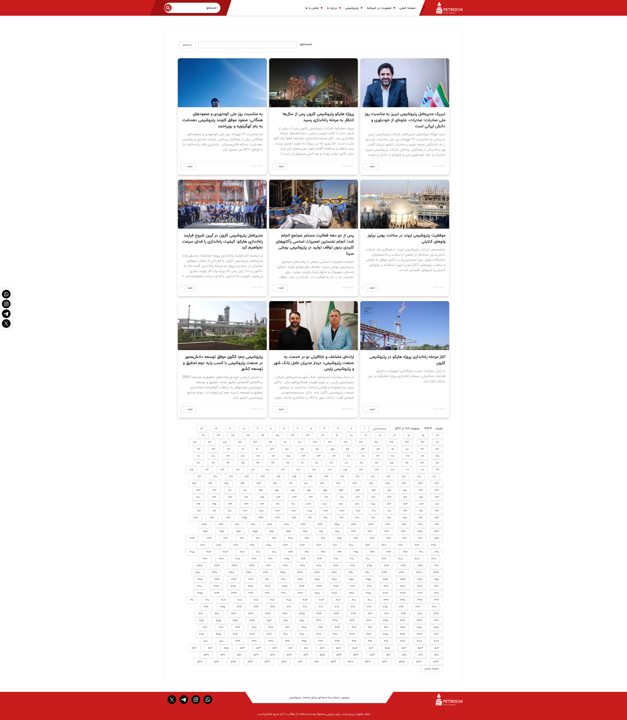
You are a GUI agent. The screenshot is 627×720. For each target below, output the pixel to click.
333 (234, 566)
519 (421, 655)
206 (293, 511)
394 (216, 593)
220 (326, 518)
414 (401, 607)
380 (199, 586)
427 (436, 614)
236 (320, 525)
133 (420, 483)
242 (221, 525)
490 (386, 641)
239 (269, 525)
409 (223, 600)
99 (437, 470)
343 (317, 573)
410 (207, 600)
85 (391, 463)
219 (341, 518)
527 (289, 655)
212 (199, 511)
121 (357, 477)
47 (194, 442)
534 (419, 662)
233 (371, 525)
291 (421, 552)
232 (387, 525)
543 (267, 662)
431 (370, 614)
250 (337, 531)
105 (345, 470)
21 (337, 435)
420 (305, 607)
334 (217, 566)
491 (370, 641)
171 (326, 497)
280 (351, 545)
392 (250, 593)
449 (318, 621)
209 (245, 511)
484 (235, 634)
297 (323, 552)
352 (419, 579)
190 (293, 504)
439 (233, 614)
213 (436, 518)
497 (270, 641)
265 (339, 538)
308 (400, 559)
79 (227, 456)
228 (195, 518)
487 (436, 641)
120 (373, 477)
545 (233, 662)
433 (336, 614)
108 (298, 470)
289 (202, 545)
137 (354, 483)
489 (402, 641)
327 (335, 566)
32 (422, 442)
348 (231, 573)
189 (308, 504)
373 (319, 586)
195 (214, 504)
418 (337, 607)
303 (225, 552)
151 (389, 490)
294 (372, 552)
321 (436, 566)
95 (242, 463)
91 (302, 463)
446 (368, 621)
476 (368, 634)
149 (421, 490)
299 (290, 552)
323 (403, 566)
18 (380, 435)
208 (261, 511)
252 (305, 531)
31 (437, 442)
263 (372, 538)
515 (226, 648)
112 (238, 470)
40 (299, 442)
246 (403, 531)
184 (389, 504)
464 (320, 627)
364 (216, 579)
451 (285, 621)
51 (392, 449)
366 (436, 586)
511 (290, 648)
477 (352, 634)
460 (386, 627)
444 (402, 621)
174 (278, 497)
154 (341, 490)
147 (194, 483)
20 (351, 435)
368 (402, 586)
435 (302, 614)
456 (201, 621)
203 (342, 511)
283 (302, 545)
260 (420, 538)
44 (240, 442)
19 (365, 435)
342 (334, 573)
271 (242, 538)
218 (357, 518)
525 (322, 655)
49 (422, 449)
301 (258, 552)
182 (421, 504)
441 (201, 614)
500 (221, 641)
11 (230, 429)
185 (373, 504)
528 (272, 655)
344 (299, 573)
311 (352, 559)
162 (214, 490)
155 (325, 490)
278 (383, 545)
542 (284, 662)
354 (385, 579)
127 (263, 477)
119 (388, 477)
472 (436, 634)
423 (256, 607)
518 (436, 655)
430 (386, 614)
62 (228, 449)
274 (192, 538)
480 (302, 634)
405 (288, 600)
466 (287, 627)
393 (234, 593)
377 (250, 586)
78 (243, 456)
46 (209, 442)
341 (351, 573)
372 (336, 586)
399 (386, 600)
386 (351, 593)
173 (294, 497)
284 (285, 545)
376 (267, 586)
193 (246, 504)
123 (326, 477)
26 (262, 435)
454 (235, 621)
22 (322, 435)
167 (389, 497)
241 (237, 525)
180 (198, 497)
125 (294, 477)
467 (270, 627)
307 (417, 559)
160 (245, 490)
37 (345, 442)
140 (306, 483)
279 (367, 545)
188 (324, 504)
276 (417, 545)
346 (265, 573)
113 (222, 470)
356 (351, 579)
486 (201, 634)
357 (334, 579)
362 (250, 579)
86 (376, 463)
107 (314, 470)
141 (290, 483)
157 (293, 490)
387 (334, 593)
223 (277, 518)
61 (243, 449)
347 (248, 573)
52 (378, 449)
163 (198, 490)
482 (269, 634)
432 (353, 614)
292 (405, 552)
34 (391, 442)
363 (234, 579)
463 (337, 627)
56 (317, 449)
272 (225, 538)
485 (218, 634)
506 (371, 648)
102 (392, 470)
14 (437, 435)
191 (277, 504)
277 (400, 545)
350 (197, 573)
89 (331, 463)
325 (369, 566)
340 (367, 573)
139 (322, 483)
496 (287, 641)
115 (191, 470)
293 (388, 552)
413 (417, 607)
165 (421, 497)
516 (210, 648)
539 (333, 662)
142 (275, 483)
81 (198, 456)
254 (271, 531)
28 (233, 435)
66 (422, 456)
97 (213, 463)
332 (251, 566)
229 (436, 525)
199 (405, 511)
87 (361, 463)
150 (405, 490)
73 (319, 456)
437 (268, 614)
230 (420, 525)
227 (212, 518)
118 (403, 477)
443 (419, 621)
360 (283, 579)
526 (305, 655)
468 (254, 627)
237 (303, 525)
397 (419, 600)
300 (274, 552)
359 (300, 579)
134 (403, 483)
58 (287, 449)
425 (222, 607)
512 (275, 648)
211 (214, 511)
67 (407, 456)
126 (278, 477)
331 (268, 566)
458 (419, 627)
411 (192, 600)
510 (306, 648)
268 (290, 538)
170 (342, 497)
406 (272, 600)
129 (231, 477)
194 (230, 504)
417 (353, 607)
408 (239, 600)
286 (252, 545)
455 (218, 621)
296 (339, 552)
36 (360, 442)
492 (354, 641)
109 (283, 470)
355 (368, 579)
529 (256, 655)
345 (282, 573)
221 (310, 518)
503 (420, 648)
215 (405, 518)
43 (255, 442)
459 (402, 627)
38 (330, 442)
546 (216, 662)
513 (258, 648)
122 (342, 477)
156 (309, 490)
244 (436, 531)
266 (323, 538)
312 (336, 559)
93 (273, 463)
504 (403, 648)
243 (204, 525)
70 (363, 456)
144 (242, 483)
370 (369, 586)
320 (205, 559)
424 (239, 607)
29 (218, 435)
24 (292, 435)
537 (367, 662)
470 (221, 627)
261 (405, 538)
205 (309, 511)
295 (355, 552)
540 (316, 662)
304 (208, 552)
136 (371, 483)
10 (244, 429)
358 (317, 579)
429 (403, 614)
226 (228, 518)
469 (237, 627)
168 (373, 497)
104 (361, 470)
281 (335, 545)
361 (267, 579)
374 (301, 586)
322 (420, 566)
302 (242, 552)
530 (239, 655)
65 (437, 456)
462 (354, 627)
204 (326, 511)
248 (370, 531)
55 (332, 449)
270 (258, 538)
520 (404, 655)
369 (386, 586)
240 (253, 525)
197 (437, 511)
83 (422, 463)
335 (199, 566)
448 (335, 621)
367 (419, 586)
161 (229, 490)
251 (321, 531)
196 (198, 504)
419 (321, 607)
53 (363, 449)
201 (374, 511)
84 (407, 463)
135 (387, 483)
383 (403, 593)
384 (385, 593)
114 (207, 470)
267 (306, 538)
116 (434, 477)
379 (216, 586)
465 (303, 627)
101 (407, 470)
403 (321, 600)
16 (409, 435)
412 (434, 607)
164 (437, 497)
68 (392, 456)
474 (402, 634)
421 (289, 607)
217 (373, 518)
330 (285, 566)
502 (436, 648)
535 (401, 662)
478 (335, 634)
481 (285, 634)
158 (277, 490)
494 (320, 641)
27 (248, 435)
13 (201, 429)
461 (370, 627)
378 (233, 586)
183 (405, 504)
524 (339, 655)
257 (221, 531)
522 (372, 655)
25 (277, 435)
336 (436, 573)
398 (402, 600)
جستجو (187, 45)
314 (303, 559)
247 (386, 531)
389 (300, 593)
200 (389, 511)
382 (419, 593)
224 (261, 518)
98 (198, 463)
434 (319, 614)
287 (235, 545)
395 (200, 593)
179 (214, 497)
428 (419, 614)
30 (203, 435)
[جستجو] (168, 8)
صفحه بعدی (431, 669)
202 (358, 511)
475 (385, 634)
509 (322, 648)
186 (357, 504)
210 (229, 511)
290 (437, 552)
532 (206, 655)
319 (221, 559)
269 (274, 538)
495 (303, 641)
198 (421, 511)
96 (228, 463)
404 (305, 600)
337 (419, 573)
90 (316, 463)
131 (199, 477)
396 (436, 600)
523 (355, 655)
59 (272, 449)
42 (270, 442)
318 (237, 559)
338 (401, 573)
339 (384, 573)
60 (257, 449)
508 (338, 648)
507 (354, 648)
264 (355, 538)
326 (352, 566)
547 (199, 662)
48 (437, 449)
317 (254, 559)
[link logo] (446, 8)
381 (436, 593)
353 (403, 579)
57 (302, 449)
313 (319, 559)
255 (255, 531)
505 (387, 648)
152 (374, 490)
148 (436, 490)
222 (294, 518)
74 (303, 456)
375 (284, 586)
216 (389, 518)
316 (270, 559)
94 (257, 463)
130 (215, 477)
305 (192, 552)
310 (368, 559)
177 (230, 497)
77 (258, 456)
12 (216, 429)
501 (206, 641)
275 (433, 545)
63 (213, 449)
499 (237, 641)
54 (347, 449)
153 (357, 490)
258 (205, 531)
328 (319, 566)
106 (329, 470)
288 (219, 545)
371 (352, 586)
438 (250, 614)
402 (338, 600)
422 (272, 607)
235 (336, 525)
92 (287, 463)
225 (244, 518)
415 (385, 607)
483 (252, 634)
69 (377, 456)
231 (404, 525)
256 (238, 531)
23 (307, 435)
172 (311, 497)
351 (436, 579)
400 (370, 600)
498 (254, 641)
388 (317, 593)
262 (388, 538)
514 (242, 648)
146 (210, 483)
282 (318, 545)
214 (421, 518)
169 (358, 497)
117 (419, 477)
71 (348, 456)
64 (198, 449)
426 (206, 607)
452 (269, 621)
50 (407, 449)
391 (267, 593)
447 (352, 621)
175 (262, 497)
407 (256, 600)
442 (436, 621)
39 (314, 442)
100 (422, 470)
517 (194, 648)
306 (433, 559)
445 (385, 621)
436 (285, 614)
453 (252, 621)
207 (277, 511)
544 (250, 662)
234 (353, 525)
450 (302, 621)
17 (394, 435)
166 (405, 497)
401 (354, 600)
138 (338, 483)
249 (353, 531)
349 (214, 573)
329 (302, 566)
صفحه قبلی (379, 429)
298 (306, 552)
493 (337, 641)
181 (437, 504)
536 (384, 662)
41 (285, 442)
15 (423, 435)
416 (369, 607)
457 (436, 627)
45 (225, 442)
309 (384, 559)
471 (205, 627)
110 (267, 470)
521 (388, 655)
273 (209, 538)
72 (334, 456)
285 (268, 545)
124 (310, 477)
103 (376, 470)
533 (436, 662)
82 (437, 463)
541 (300, 662)
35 (376, 442)
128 (247, 477)
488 (419, 641)
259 (436, 538)
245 (419, 531)
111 (252, 470)
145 (226, 483)
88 (346, 463)
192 (262, 504)
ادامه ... (371, 166)
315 (286, 559)
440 (217, 614)
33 (407, 442)
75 (288, 456)
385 (368, 593)
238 (286, 525)
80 (213, 456)
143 (258, 483)
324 (386, 566)
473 (419, 634)
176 (246, 497)
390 (283, 593)
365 (200, 579)
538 (350, 662)
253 (288, 531)
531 (223, 655)
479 (318, 634)
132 (436, 483)
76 (273, 456)
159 (261, 490)
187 (340, 504)
